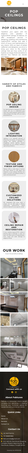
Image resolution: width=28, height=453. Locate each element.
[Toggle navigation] (23, 4)
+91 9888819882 (8, 436)
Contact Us (5, 424)
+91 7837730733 (8, 433)
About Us (4, 419)
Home (3, 416)
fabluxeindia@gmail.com (11, 439)
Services (4, 421)
